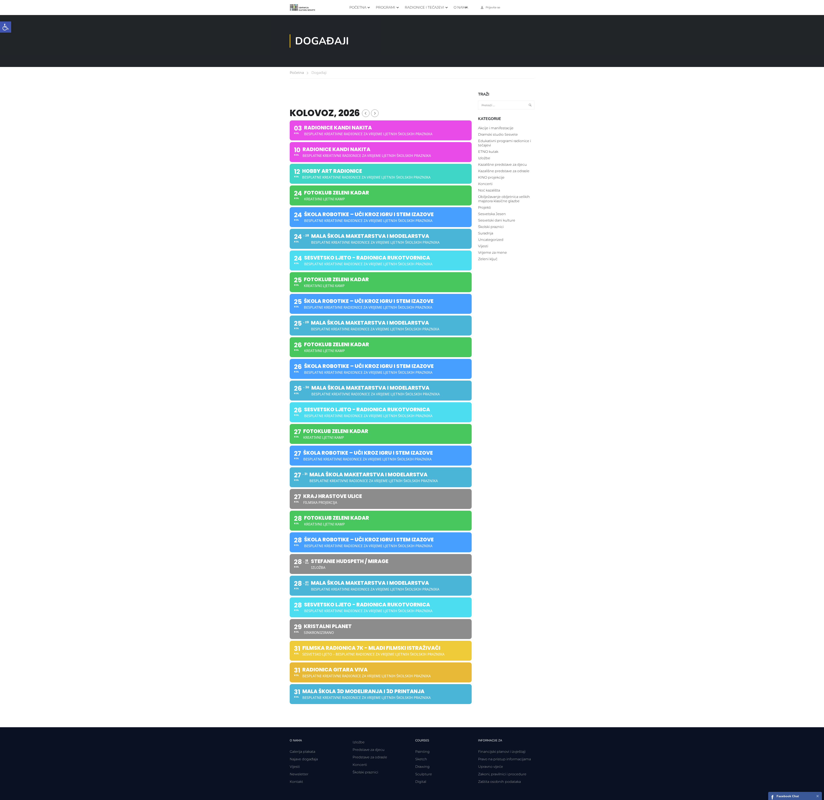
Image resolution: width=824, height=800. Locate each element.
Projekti (484, 207)
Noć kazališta (489, 190)
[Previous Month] (366, 113)
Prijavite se (493, 7)
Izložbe (484, 158)
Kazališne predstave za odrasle (503, 171)
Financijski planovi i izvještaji (502, 752)
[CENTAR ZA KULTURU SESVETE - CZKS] (305, 7)
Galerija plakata (302, 752)
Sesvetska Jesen (492, 214)
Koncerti (485, 184)
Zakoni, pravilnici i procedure (502, 774)
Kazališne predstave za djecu (502, 164)
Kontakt (296, 782)
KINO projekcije (491, 177)
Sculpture (423, 774)
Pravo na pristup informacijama (504, 759)
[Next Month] (375, 113)
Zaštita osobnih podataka (499, 782)
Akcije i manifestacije (495, 128)
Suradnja (485, 233)
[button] (5, 27)
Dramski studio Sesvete (498, 134)
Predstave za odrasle (370, 757)
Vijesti (483, 246)
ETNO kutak (488, 152)
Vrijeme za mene (492, 252)
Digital (420, 782)
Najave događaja (304, 759)
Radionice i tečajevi (424, 7)
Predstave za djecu (369, 750)
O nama (461, 7)
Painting (422, 752)
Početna (357, 7)
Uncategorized (490, 240)
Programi (385, 7)
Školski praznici (491, 227)
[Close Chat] (817, 796)
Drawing (422, 767)
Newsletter (299, 774)
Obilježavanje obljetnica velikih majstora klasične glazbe (504, 199)
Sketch (421, 759)
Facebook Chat (788, 796)
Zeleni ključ (487, 259)
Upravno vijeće (490, 767)
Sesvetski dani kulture (496, 220)
